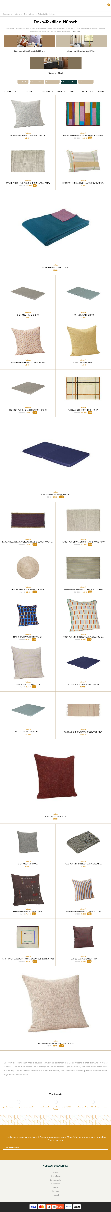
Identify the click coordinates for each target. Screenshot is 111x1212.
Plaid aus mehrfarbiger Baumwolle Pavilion (83, 135)
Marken (101, 91)
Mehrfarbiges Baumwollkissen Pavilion (83, 911)
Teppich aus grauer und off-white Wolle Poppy (83, 542)
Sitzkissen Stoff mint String (27, 732)
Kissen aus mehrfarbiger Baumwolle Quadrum (83, 183)
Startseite (6, 14)
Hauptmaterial (44, 91)
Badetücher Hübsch (37, 82)
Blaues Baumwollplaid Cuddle (55, 267)
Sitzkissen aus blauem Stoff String (83, 684)
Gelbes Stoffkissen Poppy (83, 362)
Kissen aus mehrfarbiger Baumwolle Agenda (83, 637)
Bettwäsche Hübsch (52, 82)
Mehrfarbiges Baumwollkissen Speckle (28, 362)
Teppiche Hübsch (56, 73)
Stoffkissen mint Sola (28, 864)
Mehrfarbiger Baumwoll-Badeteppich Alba (83, 732)
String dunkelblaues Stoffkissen (55, 494)
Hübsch (17, 14)
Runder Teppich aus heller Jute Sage (27, 589)
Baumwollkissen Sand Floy (27, 684)
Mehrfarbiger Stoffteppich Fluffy (83, 410)
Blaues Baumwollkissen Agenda (27, 637)
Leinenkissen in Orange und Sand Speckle (55, 1043)
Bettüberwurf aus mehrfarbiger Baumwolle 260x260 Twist (28, 959)
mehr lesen (76, 31)
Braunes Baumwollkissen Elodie (27, 911)
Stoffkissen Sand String (28, 315)
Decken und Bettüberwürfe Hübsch (29, 51)
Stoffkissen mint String (83, 315)
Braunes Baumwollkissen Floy (83, 959)
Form (72, 91)
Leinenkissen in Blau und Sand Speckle (27, 135)
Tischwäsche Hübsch (86, 82)
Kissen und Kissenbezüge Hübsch (81, 51)
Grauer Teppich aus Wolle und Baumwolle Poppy (28, 183)
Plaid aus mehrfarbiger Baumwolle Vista (83, 864)
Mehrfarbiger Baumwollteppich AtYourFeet (83, 589)
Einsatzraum (86, 91)
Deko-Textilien (23, 82)
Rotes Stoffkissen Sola (55, 816)
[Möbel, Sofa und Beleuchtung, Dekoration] (55, 5)
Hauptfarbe (27, 91)
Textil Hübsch (29, 14)
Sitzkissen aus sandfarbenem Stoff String (28, 410)
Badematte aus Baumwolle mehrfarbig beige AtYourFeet (27, 542)
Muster (60, 91)
